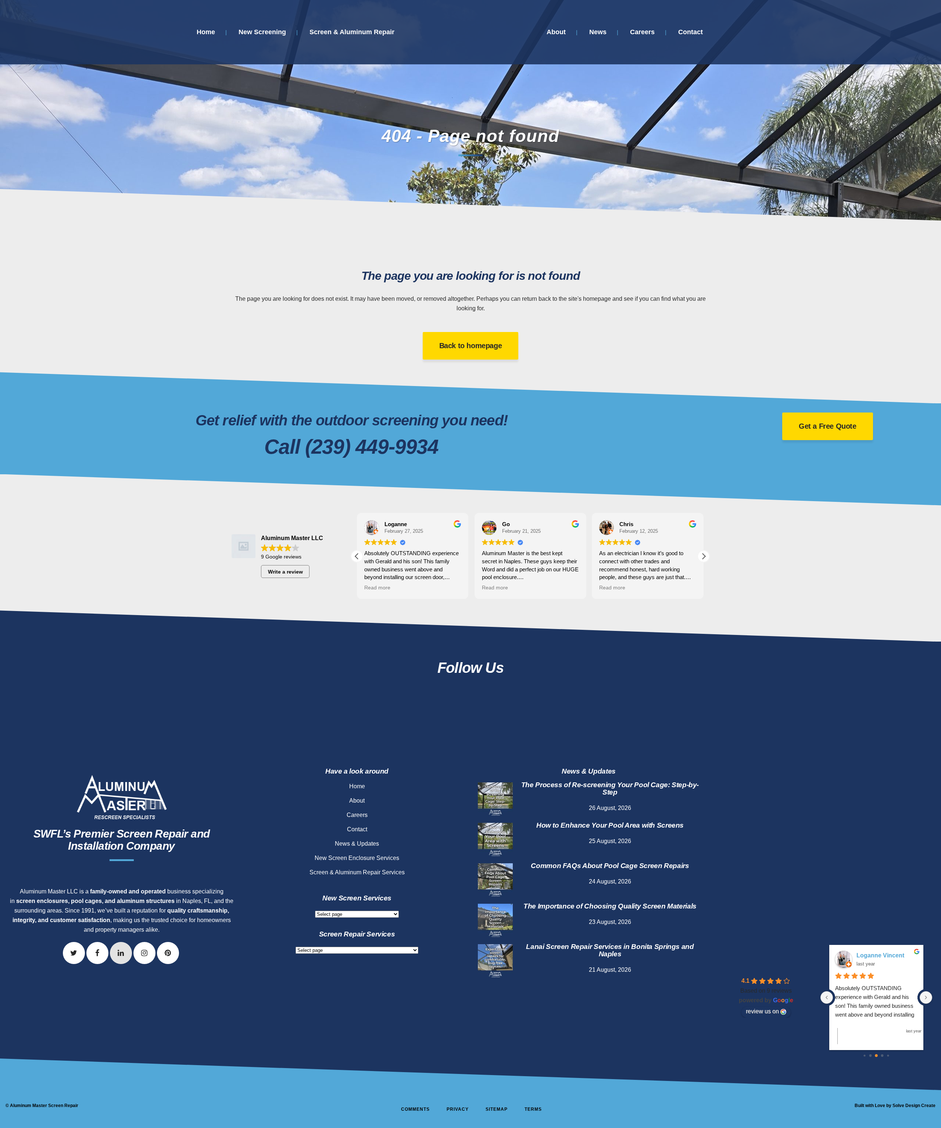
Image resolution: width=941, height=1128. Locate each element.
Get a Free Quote (827, 426)
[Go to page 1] (870, 1055)
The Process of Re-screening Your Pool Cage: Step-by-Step (610, 788)
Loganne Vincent (880, 955)
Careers (357, 815)
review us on (762, 1011)
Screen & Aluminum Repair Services (357, 872)
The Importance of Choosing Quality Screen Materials (610, 906)
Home (357, 786)
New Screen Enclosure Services (357, 858)
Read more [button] (377, 587)
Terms (533, 1109)
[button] (703, 556)
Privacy (458, 1109)
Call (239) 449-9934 (351, 446)
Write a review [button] (285, 572)
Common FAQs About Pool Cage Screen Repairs (610, 866)
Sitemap (497, 1109)
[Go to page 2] (876, 1055)
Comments (415, 1109)
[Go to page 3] (882, 1055)
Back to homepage (470, 346)
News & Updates (357, 843)
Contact (357, 829)
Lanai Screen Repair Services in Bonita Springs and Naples (610, 950)
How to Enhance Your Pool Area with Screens (610, 825)
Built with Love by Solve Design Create (895, 1105)
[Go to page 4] (888, 1055)
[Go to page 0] (864, 1055)
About (357, 800)
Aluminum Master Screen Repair (44, 1105)
